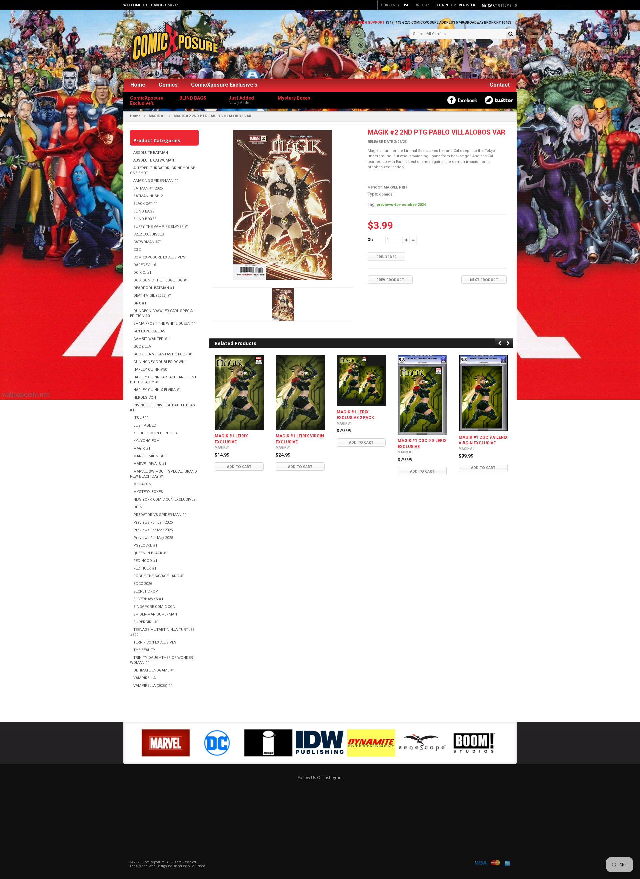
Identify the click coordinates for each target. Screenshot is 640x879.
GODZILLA (142, 346)
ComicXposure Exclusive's (224, 85)
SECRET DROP (145, 591)
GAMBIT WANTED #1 (151, 339)
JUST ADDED (144, 425)
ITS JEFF (140, 418)
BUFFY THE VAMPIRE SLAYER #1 (161, 226)
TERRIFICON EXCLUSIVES (154, 642)
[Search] (511, 34)
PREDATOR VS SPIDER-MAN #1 (160, 515)
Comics (168, 85)
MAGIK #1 (157, 116)
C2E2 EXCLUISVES (148, 234)
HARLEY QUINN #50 (150, 369)
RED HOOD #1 (145, 561)
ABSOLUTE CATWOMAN (153, 160)
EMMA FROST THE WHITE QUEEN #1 (164, 323)
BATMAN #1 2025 (148, 188)
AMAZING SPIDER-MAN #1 (156, 181)
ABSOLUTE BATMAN (150, 153)
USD (406, 5)
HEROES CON (144, 397)
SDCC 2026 (142, 584)
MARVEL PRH (395, 187)
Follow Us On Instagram (320, 777)
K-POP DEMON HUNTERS (155, 433)
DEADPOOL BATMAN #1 (153, 288)
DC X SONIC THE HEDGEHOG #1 (160, 280)
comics (386, 194)
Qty (370, 239)
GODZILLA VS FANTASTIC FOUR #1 (163, 354)
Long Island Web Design (148, 866)
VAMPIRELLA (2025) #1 (153, 685)
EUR (415, 5)
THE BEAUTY (144, 650)
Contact (500, 85)
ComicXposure (153, 862)
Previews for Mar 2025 (153, 530)
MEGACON (142, 484)
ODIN (137, 507)
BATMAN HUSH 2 (148, 196)
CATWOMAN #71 (147, 242)
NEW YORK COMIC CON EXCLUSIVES (164, 499)
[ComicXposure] (173, 45)
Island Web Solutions (189, 866)
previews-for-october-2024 (401, 205)
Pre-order (386, 256)
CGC (137, 249)
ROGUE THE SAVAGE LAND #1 (159, 576)
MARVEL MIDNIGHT (150, 456)
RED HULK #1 (144, 568)
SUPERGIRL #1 (146, 622)
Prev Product (390, 279)
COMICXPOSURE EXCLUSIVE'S (159, 257)
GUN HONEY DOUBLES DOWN (159, 362)
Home (137, 85)
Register (467, 5)
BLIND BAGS (144, 211)
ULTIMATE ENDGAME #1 (154, 670)
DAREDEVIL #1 (145, 265)
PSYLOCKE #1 (145, 545)
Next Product (484, 279)
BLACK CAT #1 (145, 204)
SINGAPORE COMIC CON (154, 607)
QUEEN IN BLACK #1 (150, 553)
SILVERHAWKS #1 (148, 599)
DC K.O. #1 (142, 272)
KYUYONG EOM (146, 441)
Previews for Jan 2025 (153, 522)
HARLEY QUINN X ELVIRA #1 (157, 390)
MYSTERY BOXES (148, 492)
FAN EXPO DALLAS (149, 331)
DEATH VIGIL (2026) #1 (152, 295)
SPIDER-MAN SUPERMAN (155, 614)
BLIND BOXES (145, 219)
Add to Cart (239, 466)
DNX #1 (139, 303)
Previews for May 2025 (153, 538)
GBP (425, 5)
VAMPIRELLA (144, 678)
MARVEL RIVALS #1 (149, 464)
